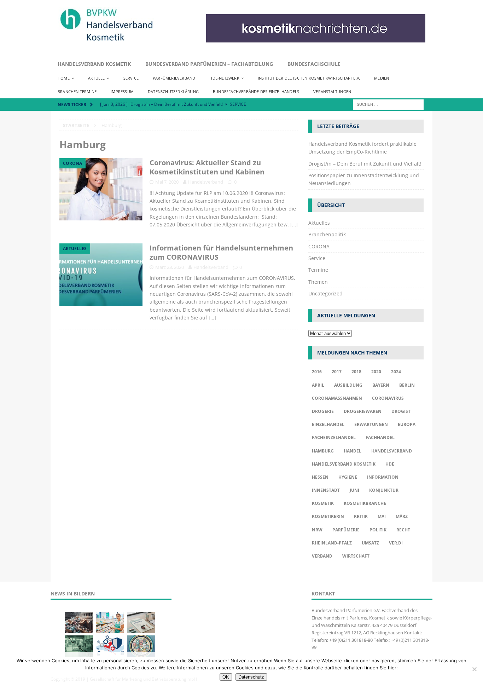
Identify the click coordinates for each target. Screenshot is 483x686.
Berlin (407, 385)
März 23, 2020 (169, 267)
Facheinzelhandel (334, 437)
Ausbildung (348, 385)
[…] (294, 224)
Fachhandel (380, 437)
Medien (381, 78)
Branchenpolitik (327, 234)
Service (131, 78)
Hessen (320, 477)
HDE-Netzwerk (224, 78)
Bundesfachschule (314, 63)
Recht (403, 530)
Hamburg (323, 451)
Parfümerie (346, 530)
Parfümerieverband (174, 78)
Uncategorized (325, 293)
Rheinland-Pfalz (332, 543)
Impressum (122, 91)
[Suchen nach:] (388, 103)
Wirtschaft (355, 556)
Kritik (361, 516)
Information (382, 477)
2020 (376, 372)
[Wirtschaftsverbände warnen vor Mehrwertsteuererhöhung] (110, 646)
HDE (389, 464)
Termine (318, 269)
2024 (396, 372)
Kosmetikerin (328, 516)
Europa (406, 424)
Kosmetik (323, 503)
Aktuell (96, 78)
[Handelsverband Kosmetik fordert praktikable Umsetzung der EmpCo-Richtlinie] (79, 622)
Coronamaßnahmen (337, 398)
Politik (377, 530)
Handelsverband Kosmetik (94, 63)
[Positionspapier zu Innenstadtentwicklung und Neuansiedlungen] (141, 622)
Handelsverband (205, 182)
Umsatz (370, 543)
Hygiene (347, 477)
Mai (382, 516)
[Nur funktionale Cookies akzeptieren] (474, 669)
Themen (318, 281)
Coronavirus (388, 398)
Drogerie (323, 411)
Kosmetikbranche (365, 503)
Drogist (401, 411)
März (402, 516)
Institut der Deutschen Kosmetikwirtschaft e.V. (309, 78)
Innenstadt (326, 490)
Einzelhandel (328, 424)
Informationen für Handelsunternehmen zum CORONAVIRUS (221, 252)
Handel (352, 451)
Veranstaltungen (332, 91)
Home (64, 78)
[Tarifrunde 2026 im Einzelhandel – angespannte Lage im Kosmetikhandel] (79, 646)
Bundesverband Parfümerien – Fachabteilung (209, 63)
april (318, 385)
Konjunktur (383, 490)
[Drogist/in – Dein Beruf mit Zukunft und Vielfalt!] (110, 622)
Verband (322, 556)
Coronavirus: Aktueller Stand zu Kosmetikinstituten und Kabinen (207, 167)
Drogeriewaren (363, 411)
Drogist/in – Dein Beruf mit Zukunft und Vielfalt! (364, 163)
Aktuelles (319, 222)
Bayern (380, 385)
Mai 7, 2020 (167, 182)
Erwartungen (371, 424)
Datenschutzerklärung (173, 91)
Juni (354, 490)
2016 (317, 372)
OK (225, 677)
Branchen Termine (77, 91)
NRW (317, 530)
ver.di (396, 543)
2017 (337, 372)
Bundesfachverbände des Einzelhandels (256, 91)
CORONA (319, 246)
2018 (356, 372)
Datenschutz (251, 677)
